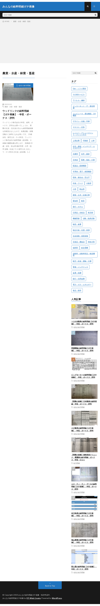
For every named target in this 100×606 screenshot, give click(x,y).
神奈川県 (91, 242)
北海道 (75, 160)
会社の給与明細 (25, 85)
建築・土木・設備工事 (81, 195)
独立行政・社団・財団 (81, 230)
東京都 (90, 212)
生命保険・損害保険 (80, 236)
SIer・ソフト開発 (79, 89)
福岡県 (75, 248)
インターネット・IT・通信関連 (84, 107)
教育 (83, 201)
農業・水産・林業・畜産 (13, 106)
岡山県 (82, 189)
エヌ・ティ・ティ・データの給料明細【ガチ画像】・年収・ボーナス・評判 (84, 486)
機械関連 (76, 218)
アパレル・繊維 (79, 100)
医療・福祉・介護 (88, 160)
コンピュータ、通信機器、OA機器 (84, 114)
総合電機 (84, 248)
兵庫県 (75, 154)
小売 (74, 189)
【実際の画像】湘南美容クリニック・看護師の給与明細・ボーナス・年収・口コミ (84, 457)
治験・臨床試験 (89, 218)
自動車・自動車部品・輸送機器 (84, 254)
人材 (93, 140)
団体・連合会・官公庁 (81, 177)
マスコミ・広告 (79, 127)
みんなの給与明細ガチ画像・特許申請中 (34, 595)
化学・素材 (85, 154)
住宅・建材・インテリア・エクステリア (84, 147)
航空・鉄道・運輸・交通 (82, 261)
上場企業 (76, 140)
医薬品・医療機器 (79, 166)
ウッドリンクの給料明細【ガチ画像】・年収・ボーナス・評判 (16, 114)
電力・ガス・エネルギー (82, 284)
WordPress (57, 598)
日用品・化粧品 (79, 212)
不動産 (85, 140)
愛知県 (75, 201)
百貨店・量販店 (79, 242)
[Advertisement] (50, 42)
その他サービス (79, 94)
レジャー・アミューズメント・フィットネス (83, 134)
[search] (96, 15)
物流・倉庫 (77, 224)
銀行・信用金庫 (79, 279)
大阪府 (88, 183)
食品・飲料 (77, 290)
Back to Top (50, 586)
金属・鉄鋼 (77, 273)
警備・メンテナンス (80, 267)
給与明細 (77, 463)
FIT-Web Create (34, 598)
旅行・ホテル (78, 207)
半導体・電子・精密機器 (82, 171)
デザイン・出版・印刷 (81, 121)
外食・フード (78, 183)
